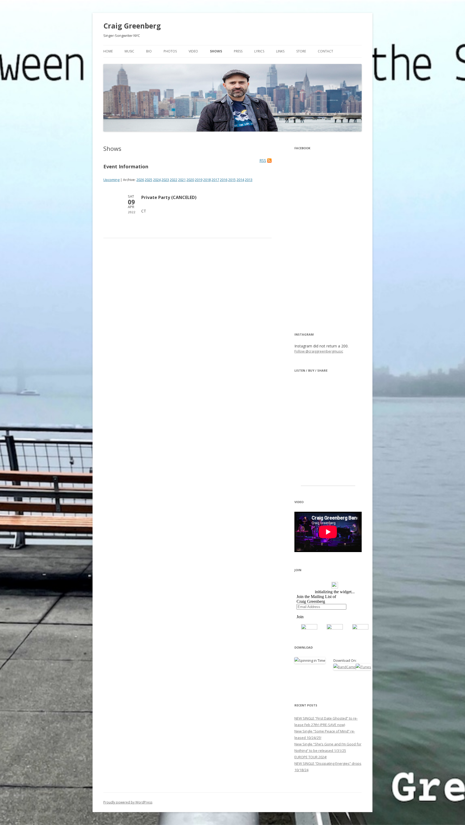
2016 (223, 179)
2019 (198, 179)
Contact (325, 51)
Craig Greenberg (132, 26)
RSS (262, 160)
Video (193, 51)
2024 (157, 179)
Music (129, 51)
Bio (149, 51)
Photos (170, 51)
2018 (207, 179)
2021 (182, 179)
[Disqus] (187, 325)
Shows (216, 51)
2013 (248, 179)
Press (238, 51)
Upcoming (111, 179)
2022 (173, 179)
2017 (215, 179)
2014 (240, 179)
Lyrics (259, 51)
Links (280, 51)
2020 (190, 179)
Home (108, 51)
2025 (148, 179)
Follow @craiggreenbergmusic (318, 351)
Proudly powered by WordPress (127, 802)
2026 (140, 179)
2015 (232, 179)
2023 (165, 179)
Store (301, 51)
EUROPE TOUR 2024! (310, 757)
